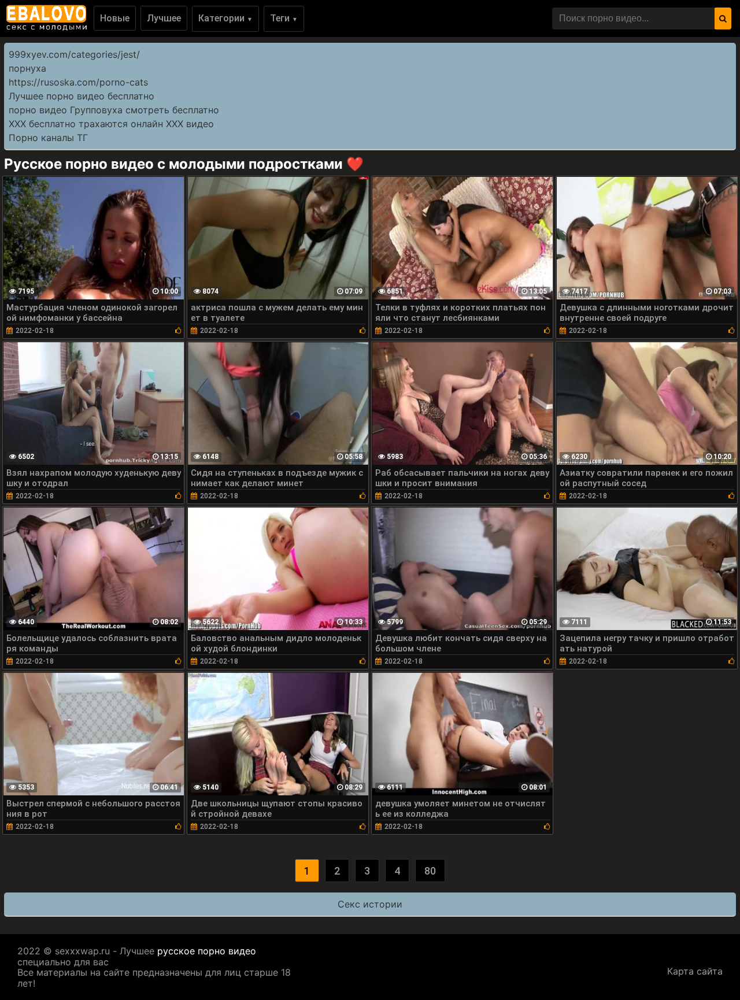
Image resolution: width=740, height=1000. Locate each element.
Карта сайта (695, 971)
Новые (115, 18)
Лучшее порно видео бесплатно (81, 96)
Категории (225, 18)
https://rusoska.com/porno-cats (78, 82)
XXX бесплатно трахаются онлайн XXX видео (111, 123)
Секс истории (370, 904)
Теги (284, 18)
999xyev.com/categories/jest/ (74, 54)
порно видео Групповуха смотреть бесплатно (114, 110)
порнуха (27, 68)
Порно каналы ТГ (48, 137)
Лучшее (164, 18)
